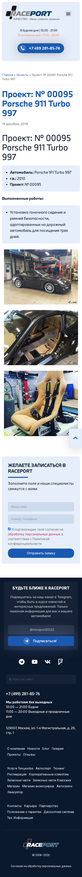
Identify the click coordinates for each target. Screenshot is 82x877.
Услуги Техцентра (20, 768)
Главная (7, 74)
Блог (45, 749)
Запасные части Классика (52, 780)
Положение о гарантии (24, 812)
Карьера (30, 806)
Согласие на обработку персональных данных (41, 866)
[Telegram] (22, 662)
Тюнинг (58, 768)
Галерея (57, 749)
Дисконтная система (59, 812)
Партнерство (48, 806)
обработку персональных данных (34, 534)
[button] (68, 13)
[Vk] (48, 662)
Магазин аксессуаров (38, 786)
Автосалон (64, 786)
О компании (16, 749)
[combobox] (41, 679)
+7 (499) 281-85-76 (23, 693)
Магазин (13, 786)
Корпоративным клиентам (49, 774)
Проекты (22, 74)
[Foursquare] (60, 662)
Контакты (14, 806)
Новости (33, 749)
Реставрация (16, 774)
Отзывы (29, 754)
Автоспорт (43, 768)
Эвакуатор (15, 792)
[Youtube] (35, 662)
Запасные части (18, 780)
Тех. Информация (20, 818)
